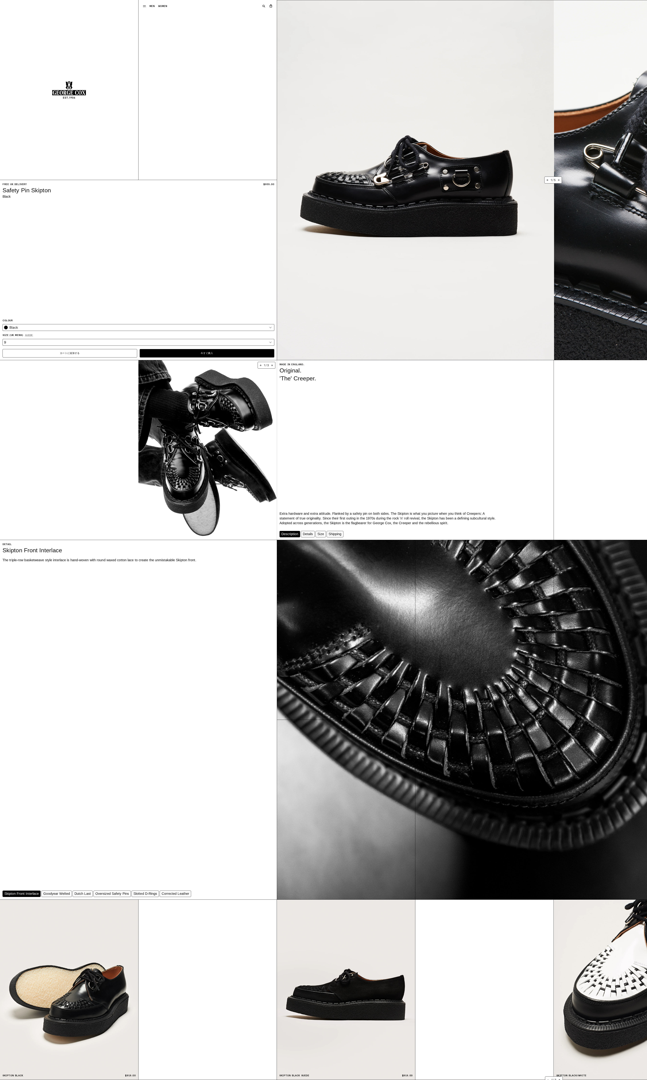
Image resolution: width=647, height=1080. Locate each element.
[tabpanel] (388, 447)
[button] (144, 6)
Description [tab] (289, 534)
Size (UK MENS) (18, 335)
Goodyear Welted (56, 893)
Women (162, 6)
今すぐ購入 (207, 353)
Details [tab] (308, 534)
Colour (8, 320)
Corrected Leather (175, 893)
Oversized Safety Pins (112, 893)
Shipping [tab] (335, 534)
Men (152, 6)
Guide (29, 335)
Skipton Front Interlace (21, 893)
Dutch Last (82, 893)
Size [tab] (320, 534)
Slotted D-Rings (145, 893)
